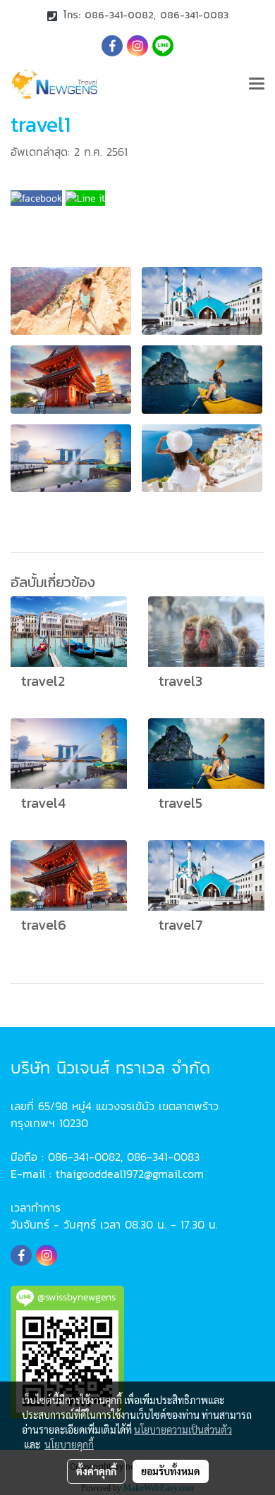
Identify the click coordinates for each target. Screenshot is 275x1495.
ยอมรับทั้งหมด (170, 1471)
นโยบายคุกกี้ (69, 1444)
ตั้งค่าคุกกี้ (96, 1471)
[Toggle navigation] (256, 84)
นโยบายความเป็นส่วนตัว (183, 1429)
